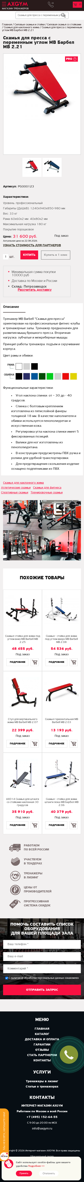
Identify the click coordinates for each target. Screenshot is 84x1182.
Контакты (42, 1060)
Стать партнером (42, 1055)
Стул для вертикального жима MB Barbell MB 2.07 (22, 721)
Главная (7, 24)
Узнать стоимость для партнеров (32, 245)
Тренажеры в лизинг (42, 1081)
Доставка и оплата (42, 1039)
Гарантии (42, 1044)
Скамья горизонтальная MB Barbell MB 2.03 (61, 721)
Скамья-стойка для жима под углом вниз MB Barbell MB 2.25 (22, 639)
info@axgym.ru (42, 1128)
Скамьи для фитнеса (47, 487)
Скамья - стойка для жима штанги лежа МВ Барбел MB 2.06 (61, 802)
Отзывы (42, 1050)
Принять (24, 1173)
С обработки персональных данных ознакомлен (44, 978)
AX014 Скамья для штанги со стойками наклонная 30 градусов (22, 802)
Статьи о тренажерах (42, 1086)
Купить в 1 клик (55, 255)
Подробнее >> (36, 1166)
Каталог (42, 1034)
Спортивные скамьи (14, 492)
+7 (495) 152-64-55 (42, 1117)
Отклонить (49, 1173)
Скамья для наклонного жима (21, 27)
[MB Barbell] (22, 515)
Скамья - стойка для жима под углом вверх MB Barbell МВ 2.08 (61, 639)
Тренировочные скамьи (47, 492)
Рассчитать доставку (35, 290)
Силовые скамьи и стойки (29, 24)
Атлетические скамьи (16, 487)
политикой (17, 978)
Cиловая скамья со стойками (64, 24)
